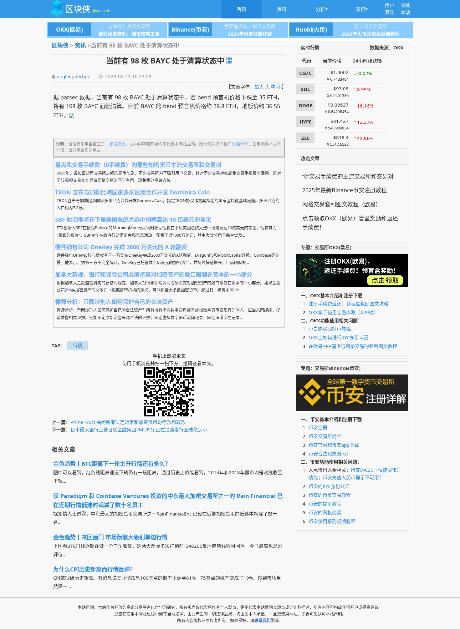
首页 (241, 9)
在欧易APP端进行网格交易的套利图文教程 (353, 346)
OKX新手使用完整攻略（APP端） (343, 312)
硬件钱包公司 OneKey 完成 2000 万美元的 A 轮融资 (121, 247)
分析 (320, 9)
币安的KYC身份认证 (329, 486)
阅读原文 (117, 144)
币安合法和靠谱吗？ (330, 453)
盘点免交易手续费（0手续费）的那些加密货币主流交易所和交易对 (138, 165)
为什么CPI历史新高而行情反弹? (93, 569)
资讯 (281, 9)
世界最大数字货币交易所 (223, 26)
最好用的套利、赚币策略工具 (129, 34)
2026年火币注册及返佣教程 (370, 34)
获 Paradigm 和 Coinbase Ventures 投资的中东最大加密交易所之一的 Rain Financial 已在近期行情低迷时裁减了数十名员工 (168, 500)
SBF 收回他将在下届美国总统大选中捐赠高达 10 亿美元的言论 (133, 219)
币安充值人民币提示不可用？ (353, 477)
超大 (259, 86)
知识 (360, 9)
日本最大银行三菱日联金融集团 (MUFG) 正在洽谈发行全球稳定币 (138, 429)
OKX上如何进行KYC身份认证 (338, 337)
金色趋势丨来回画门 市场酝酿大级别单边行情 (110, 537)
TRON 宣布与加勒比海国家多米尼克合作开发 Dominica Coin (132, 192)
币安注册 (318, 427)
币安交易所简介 (325, 436)
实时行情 (310, 47)
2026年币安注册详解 (250, 34)
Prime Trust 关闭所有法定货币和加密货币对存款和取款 (128, 422)
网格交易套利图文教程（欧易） (341, 204)
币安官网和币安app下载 (334, 445)
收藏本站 (405, 8)
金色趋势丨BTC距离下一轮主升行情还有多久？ (112, 463)
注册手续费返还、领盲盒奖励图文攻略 (348, 303)
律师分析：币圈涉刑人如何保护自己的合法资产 (114, 301)
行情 (77, 345)
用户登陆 (389, 8)
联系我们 (262, 620)
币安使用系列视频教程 (332, 521)
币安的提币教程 (325, 504)
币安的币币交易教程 (330, 495)
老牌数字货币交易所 (103, 26)
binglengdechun (72, 76)
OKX (398, 47)
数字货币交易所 (341, 26)
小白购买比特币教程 (330, 328)
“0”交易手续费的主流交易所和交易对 (348, 176)
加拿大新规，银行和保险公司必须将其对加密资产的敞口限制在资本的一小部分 (153, 274)
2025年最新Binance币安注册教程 (344, 190)
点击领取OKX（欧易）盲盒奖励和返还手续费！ (350, 222)
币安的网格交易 (325, 512)
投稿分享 (240, 144)
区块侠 (87, 9)
